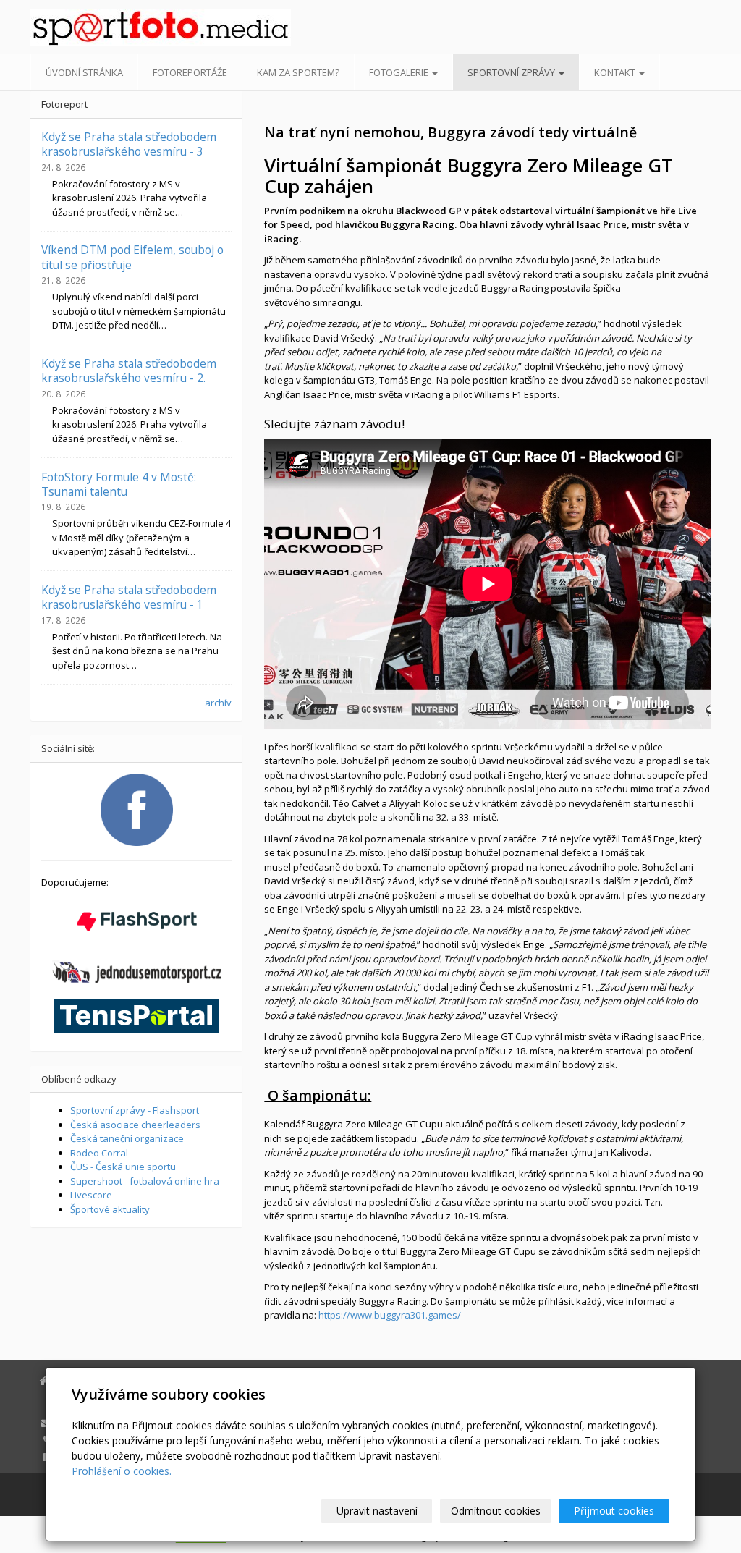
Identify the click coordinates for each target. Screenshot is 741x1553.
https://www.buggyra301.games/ (389, 1314)
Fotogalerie (400, 72)
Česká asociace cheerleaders (135, 1124)
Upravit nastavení (377, 1511)
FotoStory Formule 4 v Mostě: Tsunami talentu (118, 484)
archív (218, 702)
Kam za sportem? (298, 72)
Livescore (91, 1194)
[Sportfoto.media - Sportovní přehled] (136, 27)
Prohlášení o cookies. (122, 1471)
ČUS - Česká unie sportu (123, 1166)
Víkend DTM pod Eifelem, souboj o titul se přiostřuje (132, 257)
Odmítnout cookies (496, 1511)
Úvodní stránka (84, 72)
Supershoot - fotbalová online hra (144, 1181)
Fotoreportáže (190, 72)
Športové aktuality (110, 1209)
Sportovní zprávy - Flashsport (134, 1110)
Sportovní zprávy (512, 72)
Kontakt (616, 72)
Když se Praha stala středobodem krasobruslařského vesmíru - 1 (128, 597)
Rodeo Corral (99, 1152)
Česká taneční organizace (127, 1138)
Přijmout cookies (614, 1511)
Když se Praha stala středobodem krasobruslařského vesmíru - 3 (128, 144)
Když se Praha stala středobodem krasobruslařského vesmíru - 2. (128, 370)
